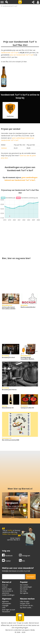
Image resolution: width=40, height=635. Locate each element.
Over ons (5, 585)
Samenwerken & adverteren (7, 592)
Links (3, 608)
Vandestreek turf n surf (9, 6)
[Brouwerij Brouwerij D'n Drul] (10, 349)
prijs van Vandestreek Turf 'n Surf (21, 55)
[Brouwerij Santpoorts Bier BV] (29, 399)
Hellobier (4, 148)
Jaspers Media (30, 630)
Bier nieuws (24, 589)
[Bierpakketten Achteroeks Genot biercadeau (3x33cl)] (10, 299)
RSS (23, 561)
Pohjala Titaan (25, 603)
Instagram (26, 555)
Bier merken (24, 585)
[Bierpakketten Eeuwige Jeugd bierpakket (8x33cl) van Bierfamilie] (29, 349)
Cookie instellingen (8, 595)
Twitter (8, 561)
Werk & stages (7, 589)
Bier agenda (24, 593)
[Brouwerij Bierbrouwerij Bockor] (29, 299)
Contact (4, 587)
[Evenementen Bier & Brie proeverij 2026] (20, 424)
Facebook (9, 555)
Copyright (5, 605)
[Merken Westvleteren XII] (10, 399)
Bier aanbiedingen (26, 587)
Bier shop (23, 591)
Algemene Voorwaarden (6, 602)
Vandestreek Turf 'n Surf (9, 52)
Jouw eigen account (8, 610)
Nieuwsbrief (6, 612)
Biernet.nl (8, 630)
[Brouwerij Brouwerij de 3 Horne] (20, 374)
